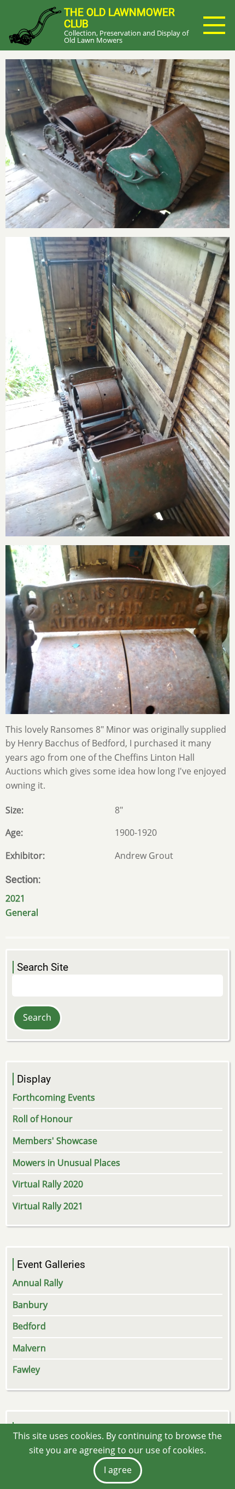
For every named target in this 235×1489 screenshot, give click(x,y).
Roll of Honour (43, 1119)
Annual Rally (38, 1283)
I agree (118, 1470)
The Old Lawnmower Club (119, 18)
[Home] (34, 25)
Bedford (29, 1326)
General (21, 913)
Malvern (29, 1348)
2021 (15, 898)
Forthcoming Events (54, 1097)
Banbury (30, 1305)
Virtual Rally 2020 (48, 1184)
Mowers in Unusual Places (66, 1163)
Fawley (26, 1369)
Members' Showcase (55, 1141)
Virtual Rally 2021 (48, 1206)
